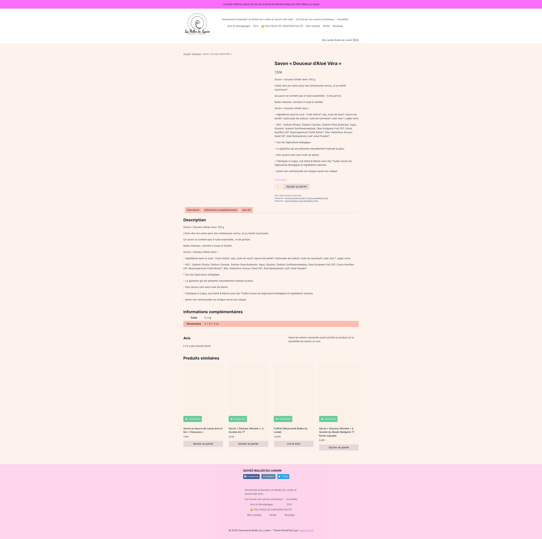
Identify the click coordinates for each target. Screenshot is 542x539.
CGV (255, 26)
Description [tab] (193, 210)
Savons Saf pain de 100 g (295, 198)
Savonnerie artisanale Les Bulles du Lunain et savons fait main (257, 19)
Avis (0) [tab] (246, 210)
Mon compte (313, 26)
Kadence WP (306, 530)
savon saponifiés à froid (308, 201)
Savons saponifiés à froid (317, 198)
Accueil (186, 54)
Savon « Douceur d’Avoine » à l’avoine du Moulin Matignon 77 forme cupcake (336, 432)
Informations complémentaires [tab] (221, 210)
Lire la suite (293, 443)
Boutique (338, 26)
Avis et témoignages (238, 26)
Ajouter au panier (296, 186)
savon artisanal (291, 201)
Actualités (342, 19)
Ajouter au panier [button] (203, 443)
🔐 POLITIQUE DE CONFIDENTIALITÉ (282, 26)
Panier (326, 26)
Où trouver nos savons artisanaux (315, 19)
